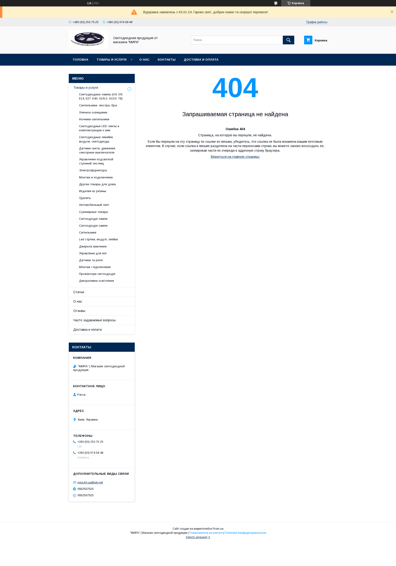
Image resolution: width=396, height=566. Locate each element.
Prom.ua (218, 528)
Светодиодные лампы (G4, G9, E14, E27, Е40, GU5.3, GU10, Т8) (101, 96)
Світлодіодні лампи (93, 218)
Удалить (85, 198)
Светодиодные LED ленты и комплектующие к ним (99, 128)
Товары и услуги (111, 59)
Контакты (167, 59)
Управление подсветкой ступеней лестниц (96, 161)
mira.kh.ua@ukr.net (90, 482)
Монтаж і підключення (95, 267)
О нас (144, 59)
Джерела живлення (93, 246)
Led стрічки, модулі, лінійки (98, 239)
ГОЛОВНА (80, 59)
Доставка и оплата (201, 59)
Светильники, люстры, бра (98, 105)
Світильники (87, 232)
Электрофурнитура (93, 170)
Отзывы (79, 311)
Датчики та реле (91, 260)
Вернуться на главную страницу (235, 156)
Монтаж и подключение (96, 177)
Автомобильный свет (94, 205)
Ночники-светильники (94, 119)
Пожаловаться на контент (206, 532)
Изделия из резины (92, 191)
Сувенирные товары (93, 212)
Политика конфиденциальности (245, 532)
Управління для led (92, 253)
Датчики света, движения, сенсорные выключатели (97, 150)
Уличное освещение (93, 112)
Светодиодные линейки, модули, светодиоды (96, 139)
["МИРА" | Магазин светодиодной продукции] (88, 48)
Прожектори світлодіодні (97, 274)
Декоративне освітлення (96, 280)
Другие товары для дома (97, 184)
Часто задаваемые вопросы (94, 320)
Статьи (78, 292)
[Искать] (288, 40)
